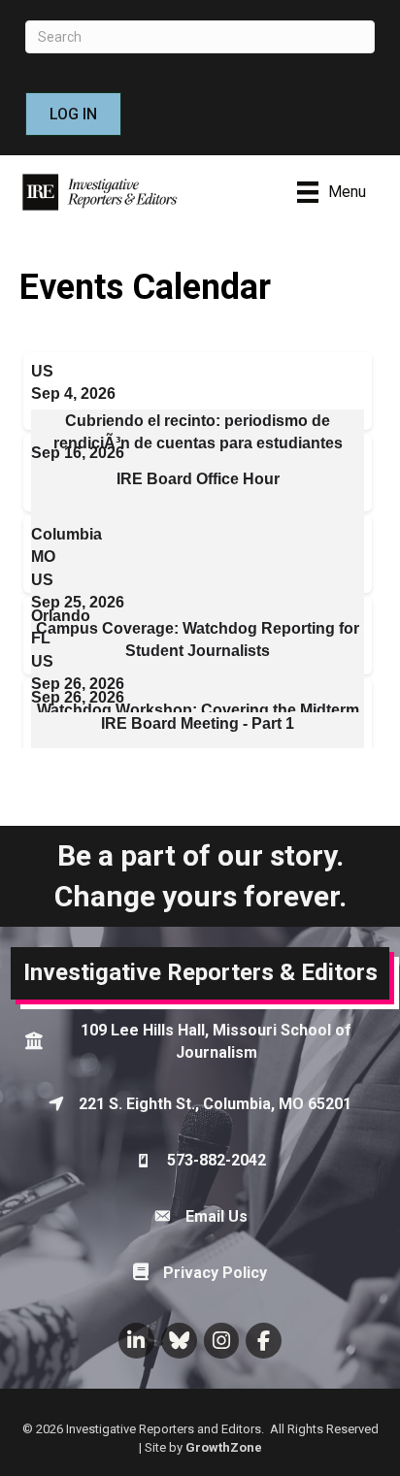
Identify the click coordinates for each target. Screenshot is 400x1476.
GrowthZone (223, 1447)
